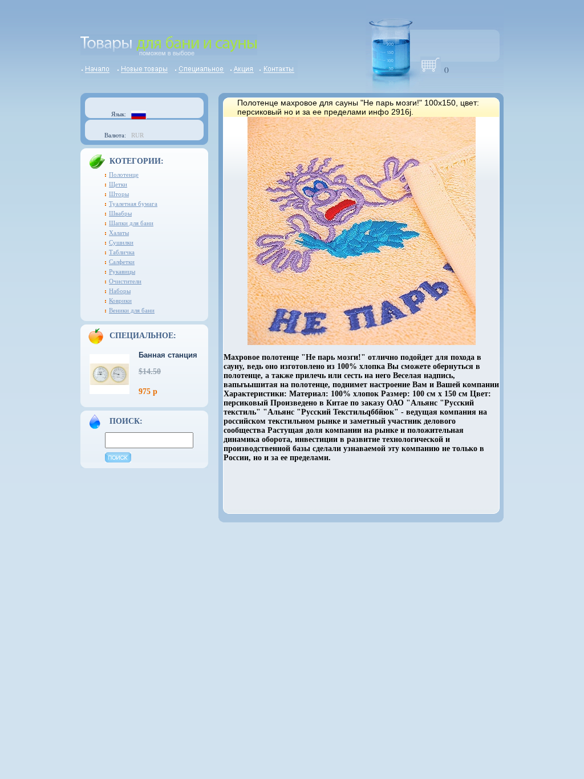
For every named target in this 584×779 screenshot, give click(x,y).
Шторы (119, 193)
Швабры (120, 213)
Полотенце (124, 174)
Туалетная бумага (133, 203)
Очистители (125, 281)
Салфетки (122, 261)
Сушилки (121, 242)
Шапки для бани (131, 223)
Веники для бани (132, 310)
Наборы (120, 290)
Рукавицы (122, 271)
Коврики (120, 300)
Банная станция (168, 355)
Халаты (119, 232)
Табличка (122, 252)
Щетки (118, 184)
